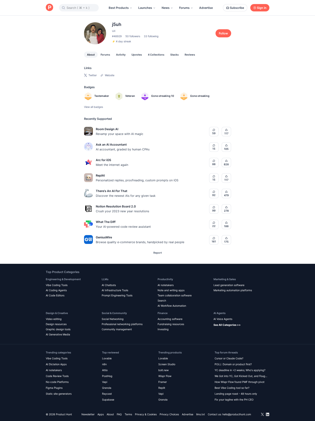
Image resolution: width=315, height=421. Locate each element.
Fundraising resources (171, 324)
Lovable (107, 358)
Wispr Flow (164, 376)
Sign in (261, 8)
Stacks (174, 54)
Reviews (190, 54)
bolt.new (163, 370)
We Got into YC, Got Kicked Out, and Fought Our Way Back (241, 376)
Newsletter (88, 414)
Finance (163, 313)
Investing (163, 329)
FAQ (119, 414)
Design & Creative (57, 313)
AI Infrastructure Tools (115, 290)
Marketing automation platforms (232, 290)
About (91, 54)
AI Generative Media (58, 334)
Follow (223, 33)
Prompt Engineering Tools (117, 295)
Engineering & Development (63, 279)
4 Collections (156, 54)
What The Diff (105, 222)
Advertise (206, 8)
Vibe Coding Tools (56, 285)
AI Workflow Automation (172, 305)
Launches (145, 8)
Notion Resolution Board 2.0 (116, 206)
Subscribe (237, 8)
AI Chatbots (109, 285)
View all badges (93, 106)
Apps (100, 414)
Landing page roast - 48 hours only (236, 393)
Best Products (119, 8)
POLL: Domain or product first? (233, 364)
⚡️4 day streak (121, 41)
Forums (184, 8)
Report (157, 252)
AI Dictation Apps (56, 364)
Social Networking (113, 318)
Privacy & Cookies (146, 414)
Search (162, 300)
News (166, 8)
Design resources (56, 324)
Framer (162, 381)
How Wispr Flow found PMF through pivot (239, 381)
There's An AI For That (111, 191)
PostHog (107, 376)
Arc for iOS (103, 160)
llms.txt (200, 414)
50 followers (132, 36)
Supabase (108, 399)
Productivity (165, 279)
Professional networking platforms (122, 324)
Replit (161, 387)
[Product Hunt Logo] (49, 8)
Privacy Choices (169, 414)
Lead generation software (228, 285)
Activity (121, 54)
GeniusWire (104, 237)
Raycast (107, 393)
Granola (106, 387)
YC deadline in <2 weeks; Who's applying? (240, 370)
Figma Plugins (54, 387)
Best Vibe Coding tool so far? (232, 387)
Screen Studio (166, 364)
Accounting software (170, 318)
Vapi (104, 381)
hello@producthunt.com (236, 414)
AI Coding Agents (56, 290)
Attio (105, 370)
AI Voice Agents (222, 318)
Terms (128, 414)
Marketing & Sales (224, 279)
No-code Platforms (57, 381)
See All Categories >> (227, 324)
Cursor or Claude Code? (229, 358)
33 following (151, 36)
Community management (117, 329)
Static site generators (59, 393)
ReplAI (100, 175)
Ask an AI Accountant (111, 144)
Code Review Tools (57, 376)
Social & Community (114, 313)
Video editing (54, 318)
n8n (104, 364)
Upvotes (136, 54)
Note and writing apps (171, 290)
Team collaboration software (175, 295)
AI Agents (219, 313)
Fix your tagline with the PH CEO (234, 399)
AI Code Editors (55, 295)
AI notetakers (166, 285)
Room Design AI (107, 129)
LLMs (105, 279)
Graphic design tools (58, 329)
